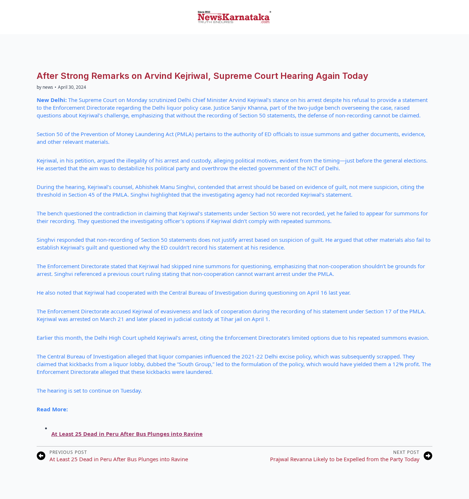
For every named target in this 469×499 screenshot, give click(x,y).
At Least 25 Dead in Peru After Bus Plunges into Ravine (127, 433)
